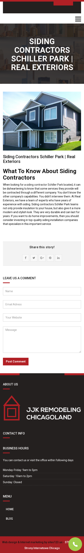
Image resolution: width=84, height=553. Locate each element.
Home (10, 509)
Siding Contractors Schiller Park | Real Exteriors (39, 159)
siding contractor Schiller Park (44, 184)
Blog (9, 518)
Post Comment (16, 361)
